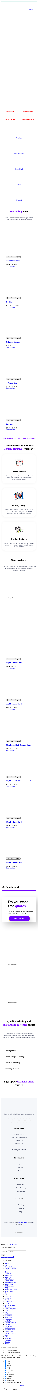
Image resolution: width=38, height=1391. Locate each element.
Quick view (10, 256)
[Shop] (6, 1386)
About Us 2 (8, 1275)
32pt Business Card (14, 704)
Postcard (9, 424)
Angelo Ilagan (9, 1284)
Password (4, 1251)
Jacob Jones (8, 1314)
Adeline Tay (8, 1277)
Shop (5, 1389)
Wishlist (34, 1389)
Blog (6, 1288)
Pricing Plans (9, 1326)
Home (6, 1263)
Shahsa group (22, 1222)
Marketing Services (12, 1069)
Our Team (8, 1324)
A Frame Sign (11, 383)
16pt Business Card (14, 862)
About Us (8, 1274)
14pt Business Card (14, 663)
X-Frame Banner (13, 342)
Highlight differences (13, 1352)
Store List (8, 1340)
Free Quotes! (19, 918)
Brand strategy (9, 1291)
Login (3, 1255)
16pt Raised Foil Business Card (18, 745)
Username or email (7, 1248)
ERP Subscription (10, 1308)
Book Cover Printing (12, 1063)
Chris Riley (8, 1300)
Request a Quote (10, 1267)
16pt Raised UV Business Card (18, 781)
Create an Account (11, 1244)
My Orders (8, 1321)
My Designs (8, 1319)
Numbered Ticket (13, 261)
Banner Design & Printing (14, 1057)
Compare (17, 256)
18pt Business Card (14, 822)
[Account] (15, 1386)
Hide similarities (12, 1351)
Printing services (11, 1051)
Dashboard (8, 1303)
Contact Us (8, 1301)
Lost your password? (7, 1257)
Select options (10, 266)
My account (8, 1315)
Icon (6, 1312)
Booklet (9, 302)
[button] (19, 1050)
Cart (6, 1293)
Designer (7, 1307)
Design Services (10, 1305)
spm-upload (8, 1338)
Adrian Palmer (9, 1279)
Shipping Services (10, 1268)
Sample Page (9, 1331)
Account (15, 1389)
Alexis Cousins (9, 1281)
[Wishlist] (34, 1386)
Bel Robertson (9, 1286)
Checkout (8, 1296)
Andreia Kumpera (10, 1282)
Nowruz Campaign (10, 1322)
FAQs (6, 1310)
